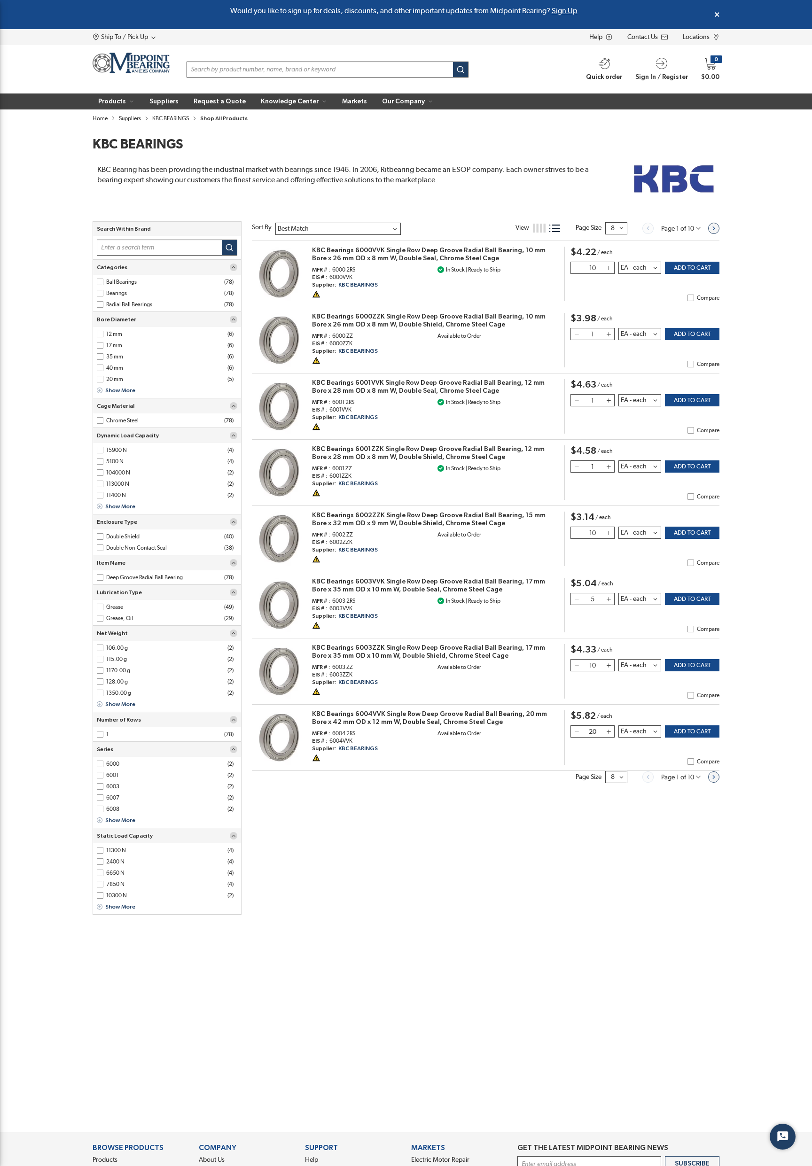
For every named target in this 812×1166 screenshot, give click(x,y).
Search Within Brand (124, 229)
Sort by (262, 227)
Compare (708, 298)
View (522, 228)
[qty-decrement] (576, 267)
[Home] (131, 63)
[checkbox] (100, 282)
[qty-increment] (608, 267)
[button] (116, 101)
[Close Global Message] (717, 14)
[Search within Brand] (229, 248)
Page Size (588, 228)
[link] (648, 228)
